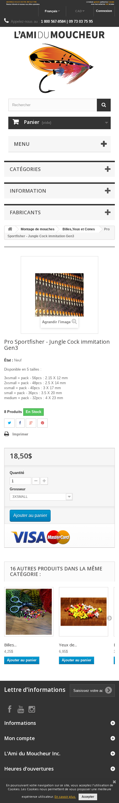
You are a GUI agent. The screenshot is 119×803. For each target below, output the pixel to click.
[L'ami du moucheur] (59, 62)
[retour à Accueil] (10, 229)
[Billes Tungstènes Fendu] (28, 611)
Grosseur (18, 489)
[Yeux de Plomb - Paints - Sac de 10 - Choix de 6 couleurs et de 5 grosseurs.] (83, 611)
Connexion (104, 10)
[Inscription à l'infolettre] (59, 3)
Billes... (10, 645)
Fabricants (25, 212)
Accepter (88, 797)
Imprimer (20, 434)
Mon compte (19, 738)
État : (8, 360)
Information (28, 190)
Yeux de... (68, 645)
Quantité (17, 473)
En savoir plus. (65, 797)
